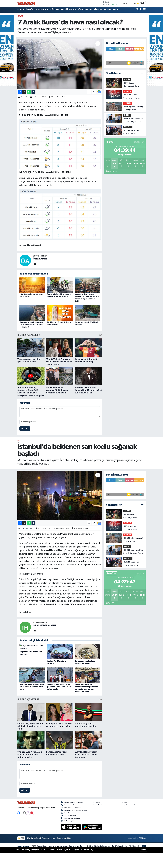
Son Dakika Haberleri (72, 818)
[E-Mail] (35, 264)
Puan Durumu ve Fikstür (73, 813)
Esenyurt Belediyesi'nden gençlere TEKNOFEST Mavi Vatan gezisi (59, 686)
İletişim (124, 802)
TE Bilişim (142, 838)
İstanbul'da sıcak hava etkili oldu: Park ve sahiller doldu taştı (31, 686)
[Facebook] (19, 813)
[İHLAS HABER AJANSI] (25, 627)
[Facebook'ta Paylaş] (20, 92)
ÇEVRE (20, 16)
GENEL (20, 441)
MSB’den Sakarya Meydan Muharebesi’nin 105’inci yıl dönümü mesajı (131, 96)
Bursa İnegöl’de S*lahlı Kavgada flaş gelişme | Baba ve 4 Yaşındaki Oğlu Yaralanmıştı (133, 120)
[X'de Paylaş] (24, 92)
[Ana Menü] (144, 9)
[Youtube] (32, 813)
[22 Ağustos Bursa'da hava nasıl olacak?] (60, 313)
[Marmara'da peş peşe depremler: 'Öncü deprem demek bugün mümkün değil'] (87, 285)
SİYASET (98, 10)
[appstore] (71, 827)
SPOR (115, 10)
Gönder (24, 428)
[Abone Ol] (99, 92)
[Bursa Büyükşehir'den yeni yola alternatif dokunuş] (60, 285)
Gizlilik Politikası (102, 805)
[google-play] (92, 827)
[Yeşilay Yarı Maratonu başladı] (60, 652)
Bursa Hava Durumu (71, 805)
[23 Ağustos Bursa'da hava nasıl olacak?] (32, 285)
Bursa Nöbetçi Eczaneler (73, 802)
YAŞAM (107, 10)
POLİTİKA (127, 127)
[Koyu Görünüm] (140, 9)
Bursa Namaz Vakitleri (72, 807)
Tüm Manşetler (70, 815)
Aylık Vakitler (112, 171)
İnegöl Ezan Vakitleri (129, 805)
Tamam (143, 849)
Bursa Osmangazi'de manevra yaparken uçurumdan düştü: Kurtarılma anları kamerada (131, 85)
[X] (24, 813)
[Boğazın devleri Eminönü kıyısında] (32, 647)
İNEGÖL (30, 10)
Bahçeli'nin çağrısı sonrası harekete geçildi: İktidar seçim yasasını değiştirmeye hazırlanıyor (132, 132)
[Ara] (137, 9)
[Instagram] (28, 813)
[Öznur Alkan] (25, 260)
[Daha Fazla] (33, 92)
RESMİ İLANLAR (68, 10)
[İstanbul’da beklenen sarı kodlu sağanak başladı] (59, 495)
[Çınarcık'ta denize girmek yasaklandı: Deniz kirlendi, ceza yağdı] (32, 313)
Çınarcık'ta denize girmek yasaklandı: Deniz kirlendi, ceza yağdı (31, 324)
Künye (98, 802)
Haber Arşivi (69, 821)
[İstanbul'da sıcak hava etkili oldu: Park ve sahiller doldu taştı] (32, 675)
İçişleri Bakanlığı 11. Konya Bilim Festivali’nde (133, 108)
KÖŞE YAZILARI (85, 10)
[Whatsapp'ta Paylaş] (29, 92)
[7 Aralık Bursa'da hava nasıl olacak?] (59, 64)
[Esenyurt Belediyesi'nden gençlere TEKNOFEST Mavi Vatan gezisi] (60, 675)
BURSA (20, 10)
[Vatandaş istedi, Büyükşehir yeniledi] (87, 313)
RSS (22, 838)
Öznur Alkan (25, 97)
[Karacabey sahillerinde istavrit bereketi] (87, 652)
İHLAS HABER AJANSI (27, 528)
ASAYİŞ (127, 79)
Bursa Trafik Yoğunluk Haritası (75, 810)
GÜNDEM (54, 10)
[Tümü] (142, 73)
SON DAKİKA (42, 10)
